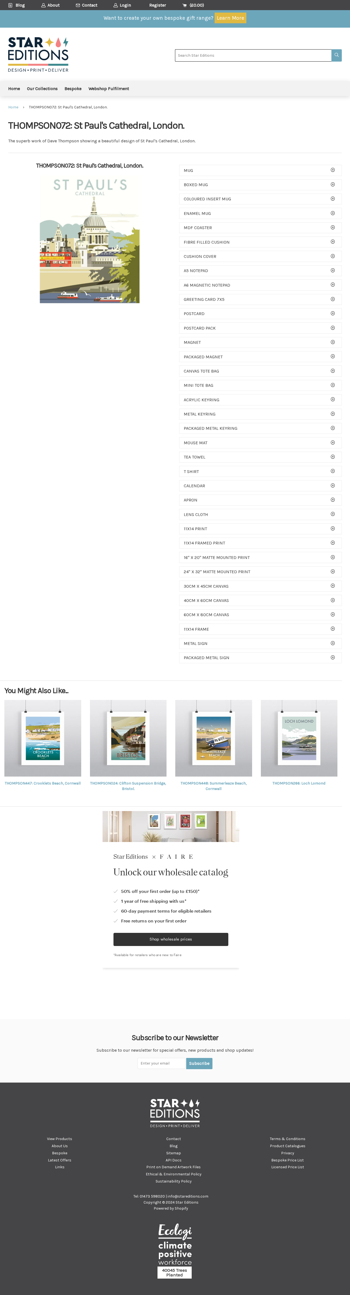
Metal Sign (196, 643)
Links (60, 1167)
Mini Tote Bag (198, 385)
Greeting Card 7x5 (204, 299)
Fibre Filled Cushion (207, 242)
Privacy (287, 1153)
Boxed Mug (196, 184)
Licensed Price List (287, 1167)
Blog (173, 1146)
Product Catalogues (287, 1146)
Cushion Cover (200, 256)
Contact (173, 1139)
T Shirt (191, 471)
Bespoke (73, 88)
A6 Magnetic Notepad (207, 285)
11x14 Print (195, 528)
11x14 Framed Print (204, 543)
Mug (188, 170)
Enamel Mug (197, 213)
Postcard (194, 313)
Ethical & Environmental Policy (174, 1174)
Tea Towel (194, 457)
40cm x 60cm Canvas (206, 600)
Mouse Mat (195, 442)
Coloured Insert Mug (207, 198)
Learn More (230, 18)
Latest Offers (59, 1160)
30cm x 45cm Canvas (206, 586)
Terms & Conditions (287, 1139)
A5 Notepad (196, 270)
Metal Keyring (199, 414)
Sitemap (173, 1153)
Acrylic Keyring (201, 399)
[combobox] (253, 55)
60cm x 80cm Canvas (206, 614)
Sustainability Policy (174, 1181)
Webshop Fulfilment (109, 88)
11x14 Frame (196, 629)
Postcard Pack (200, 328)
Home (14, 88)
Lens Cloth (196, 514)
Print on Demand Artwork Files (173, 1167)
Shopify (181, 1208)
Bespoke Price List (287, 1160)
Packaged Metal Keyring (210, 428)
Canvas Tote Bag (201, 371)
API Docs (174, 1160)
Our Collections (42, 88)
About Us (60, 1146)
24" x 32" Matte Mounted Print (217, 571)
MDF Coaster (198, 227)
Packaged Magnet (203, 356)
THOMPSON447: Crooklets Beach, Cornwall (43, 783)
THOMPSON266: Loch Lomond (299, 783)
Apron (190, 500)
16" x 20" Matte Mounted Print (217, 557)
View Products (59, 1139)
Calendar (194, 485)
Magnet (192, 342)
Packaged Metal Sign (206, 657)
